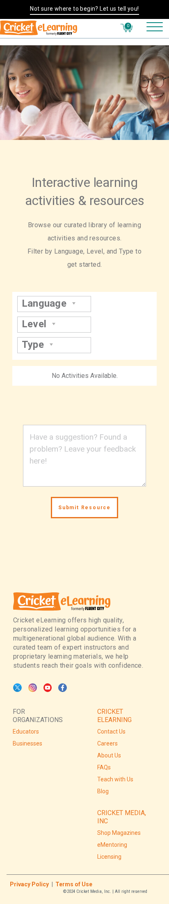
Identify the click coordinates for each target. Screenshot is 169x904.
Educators (26, 731)
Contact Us (111, 731)
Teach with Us (115, 779)
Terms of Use (73, 884)
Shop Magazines (119, 832)
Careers (107, 743)
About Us (109, 755)
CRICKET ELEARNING (114, 716)
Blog (103, 791)
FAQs (104, 767)
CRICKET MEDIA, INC (121, 817)
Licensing (109, 856)
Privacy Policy (29, 884)
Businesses (27, 743)
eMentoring (112, 844)
